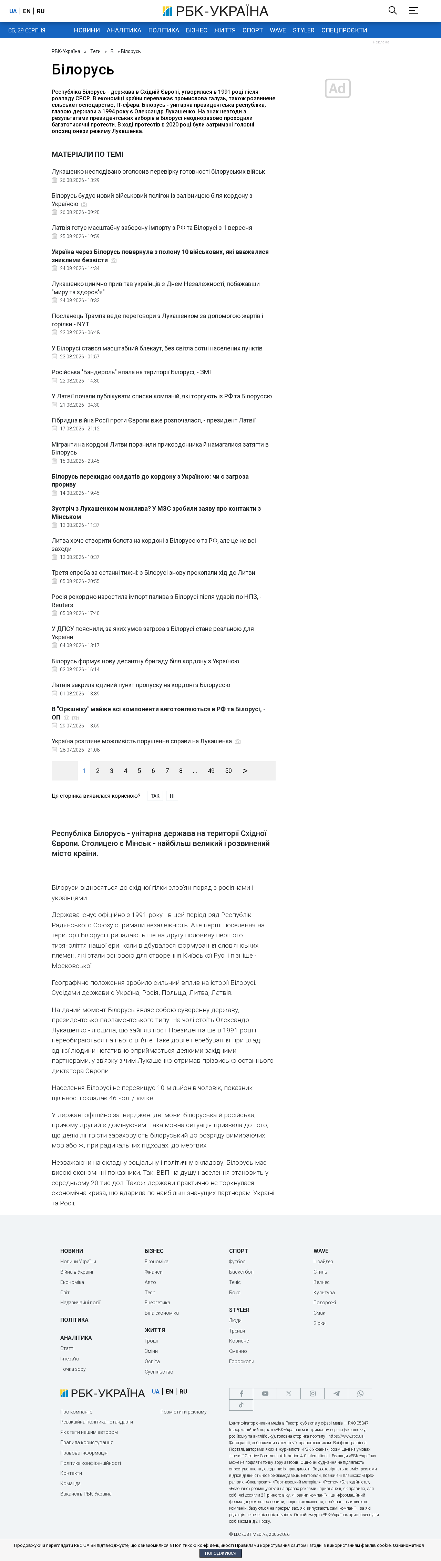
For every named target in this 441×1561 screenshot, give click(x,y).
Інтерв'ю (69, 1358)
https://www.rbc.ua (345, 1436)
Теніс (235, 1282)
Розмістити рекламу (184, 1412)
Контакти (71, 1473)
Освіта (152, 1361)
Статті (67, 1348)
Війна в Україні (76, 1272)
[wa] (360, 1393)
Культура (324, 1292)
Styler (304, 30)
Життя (225, 30)
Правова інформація (83, 1453)
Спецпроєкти (344, 30)
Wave (278, 30)
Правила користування (86, 1442)
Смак (319, 1313)
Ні (172, 796)
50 (228, 770)
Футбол (237, 1261)
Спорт (253, 30)
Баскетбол (241, 1272)
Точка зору (73, 1369)
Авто (150, 1282)
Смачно (238, 1351)
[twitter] (289, 1393)
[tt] (241, 1405)
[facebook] (241, 1393)
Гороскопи (241, 1361)
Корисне (239, 1341)
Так (155, 796)
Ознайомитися (408, 1545)
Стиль (320, 1272)
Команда (70, 1483)
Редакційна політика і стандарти (96, 1422)
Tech (150, 1292)
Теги (95, 51)
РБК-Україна (66, 51)
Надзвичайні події (80, 1302)
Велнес (322, 1282)
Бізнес (196, 30)
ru (40, 11)
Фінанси (154, 1272)
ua (13, 11)
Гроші (151, 1341)
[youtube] (265, 1393)
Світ (65, 1292)
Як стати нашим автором (89, 1432)
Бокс (234, 1292)
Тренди (237, 1331)
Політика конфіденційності (90, 1463)
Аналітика (124, 30)
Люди (235, 1320)
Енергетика (157, 1302)
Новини (87, 30)
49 (211, 770)
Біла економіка (162, 1313)
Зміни (151, 1351)
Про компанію (76, 1412)
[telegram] (336, 1393)
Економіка (72, 1282)
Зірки (320, 1323)
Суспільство (159, 1372)
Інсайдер (323, 1261)
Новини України (78, 1261)
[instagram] (312, 1393)
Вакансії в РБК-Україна (86, 1494)
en (27, 11)
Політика (163, 30)
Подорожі (325, 1302)
